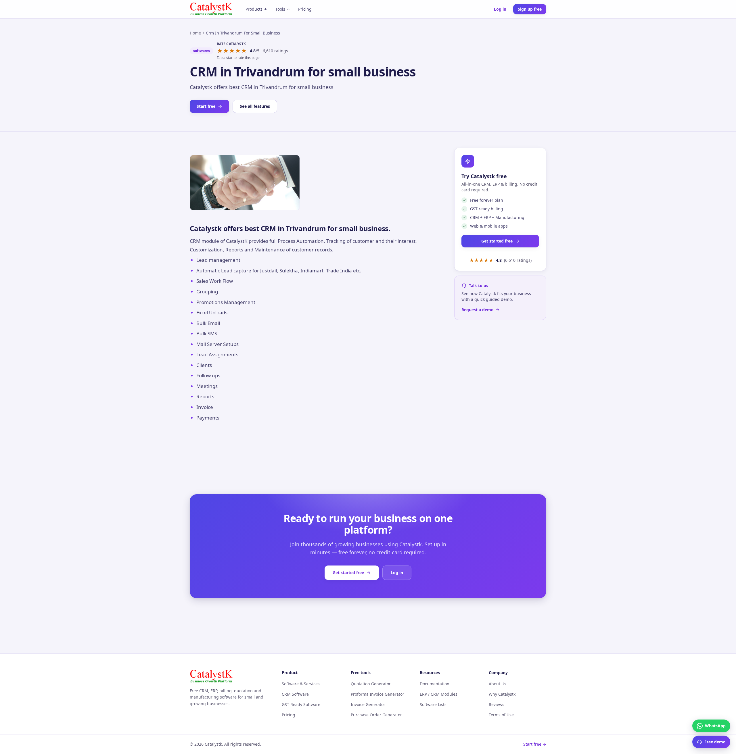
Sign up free (530, 9)
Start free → (534, 744)
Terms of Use (501, 715)
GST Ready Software (301, 704)
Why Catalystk (502, 694)
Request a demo (477, 309)
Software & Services (301, 683)
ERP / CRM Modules (438, 694)
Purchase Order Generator (376, 715)
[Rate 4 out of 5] (238, 51)
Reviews (496, 704)
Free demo (715, 742)
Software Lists (433, 704)
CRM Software (295, 694)
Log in (500, 9)
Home (195, 33)
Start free (206, 106)
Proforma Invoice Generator (377, 694)
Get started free (497, 241)
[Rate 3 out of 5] (232, 51)
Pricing (305, 9)
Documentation (434, 683)
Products (254, 9)
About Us (497, 683)
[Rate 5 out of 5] (244, 51)
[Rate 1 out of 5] (220, 51)
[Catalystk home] (211, 9)
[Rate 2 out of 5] (226, 51)
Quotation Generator (371, 683)
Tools (280, 9)
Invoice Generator (368, 704)
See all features (255, 106)
